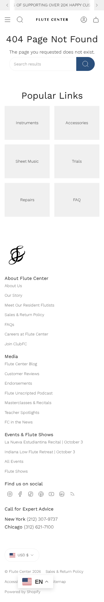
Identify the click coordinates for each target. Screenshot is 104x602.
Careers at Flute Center (26, 334)
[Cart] (96, 19)
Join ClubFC (16, 344)
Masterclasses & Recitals (28, 402)
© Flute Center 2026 (23, 571)
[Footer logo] (17, 255)
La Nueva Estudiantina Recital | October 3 (44, 442)
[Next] (96, 5)
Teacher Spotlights (22, 412)
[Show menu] (7, 19)
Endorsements (18, 383)
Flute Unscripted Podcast (29, 393)
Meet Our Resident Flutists (29, 305)
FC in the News (19, 422)
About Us (13, 285)
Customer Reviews (22, 373)
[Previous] (7, 5)
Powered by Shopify (22, 592)
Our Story (13, 295)
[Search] (85, 64)
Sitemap (58, 581)
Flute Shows (16, 471)
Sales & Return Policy (24, 314)
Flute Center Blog (21, 363)
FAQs (9, 324)
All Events (14, 461)
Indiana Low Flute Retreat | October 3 (40, 451)
